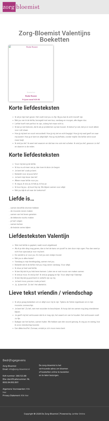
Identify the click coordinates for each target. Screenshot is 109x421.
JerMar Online (78, 414)
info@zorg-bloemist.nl (19, 369)
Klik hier (25, 395)
